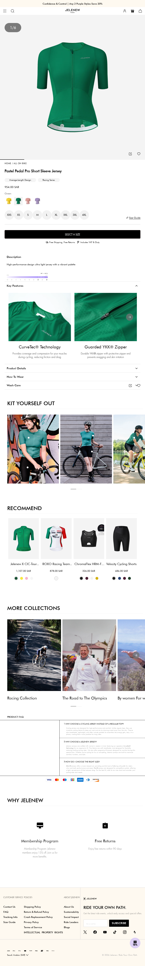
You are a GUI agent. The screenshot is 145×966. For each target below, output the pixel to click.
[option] (72, 87)
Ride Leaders (71, 922)
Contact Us (9, 906)
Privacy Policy (31, 922)
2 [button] (79, 706)
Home (8, 163)
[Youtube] (105, 932)
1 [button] (73, 706)
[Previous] (15, 317)
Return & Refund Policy (36, 911)
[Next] (129, 317)
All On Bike (19, 163)
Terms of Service (33, 927)
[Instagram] (124, 932)
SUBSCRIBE (119, 923)
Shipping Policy (32, 906)
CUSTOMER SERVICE (13, 897)
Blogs (67, 927)
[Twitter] (85, 932)
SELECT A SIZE (72, 234)
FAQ (5, 911)
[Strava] (134, 932)
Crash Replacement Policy (38, 917)
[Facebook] (95, 932)
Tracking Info (10, 917)
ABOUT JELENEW (72, 897)
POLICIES (28, 897)
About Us (69, 906)
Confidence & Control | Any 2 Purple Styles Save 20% (72, 3)
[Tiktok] (115, 932)
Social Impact (71, 917)
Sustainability (71, 911)
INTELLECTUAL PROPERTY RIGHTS (43, 932)
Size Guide (9, 922)
